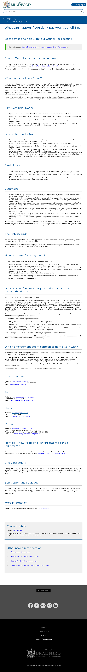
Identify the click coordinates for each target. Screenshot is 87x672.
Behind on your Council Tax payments (25, 556)
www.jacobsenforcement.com (23, 397)
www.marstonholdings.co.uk (22, 428)
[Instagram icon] (50, 614)
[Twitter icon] (37, 614)
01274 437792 (17, 530)
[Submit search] (81, 11)
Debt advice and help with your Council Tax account (30, 565)
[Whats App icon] (43, 614)
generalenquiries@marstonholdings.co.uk (25, 434)
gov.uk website (43, 508)
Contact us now (43, 591)
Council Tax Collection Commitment (45, 66)
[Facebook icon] (31, 614)
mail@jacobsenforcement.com (21, 400)
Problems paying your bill (20, 552)
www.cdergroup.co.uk (20, 381)
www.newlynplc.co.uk (20, 413)
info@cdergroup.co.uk (18, 384)
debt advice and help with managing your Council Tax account (44, 47)
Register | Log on (78, 5)
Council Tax (13, 20)
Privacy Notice (43, 631)
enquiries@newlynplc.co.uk (20, 416)
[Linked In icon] (56, 614)
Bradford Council (9, 18)
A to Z (43, 635)
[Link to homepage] (43, 653)
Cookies (43, 627)
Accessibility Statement (43, 639)
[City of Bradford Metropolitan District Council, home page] (17, 8)
